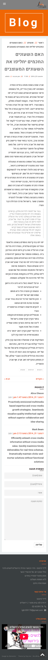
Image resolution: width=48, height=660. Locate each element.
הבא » (7, 379)
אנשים (30, 42)
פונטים (22, 370)
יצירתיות (31, 370)
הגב (10, 397)
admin (7, 76)
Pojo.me (28, 656)
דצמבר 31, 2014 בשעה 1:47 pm (28, 397)
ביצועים (39, 370)
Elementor (12, 656)
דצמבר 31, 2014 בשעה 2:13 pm (28, 433)
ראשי (41, 42)
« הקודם (40, 379)
